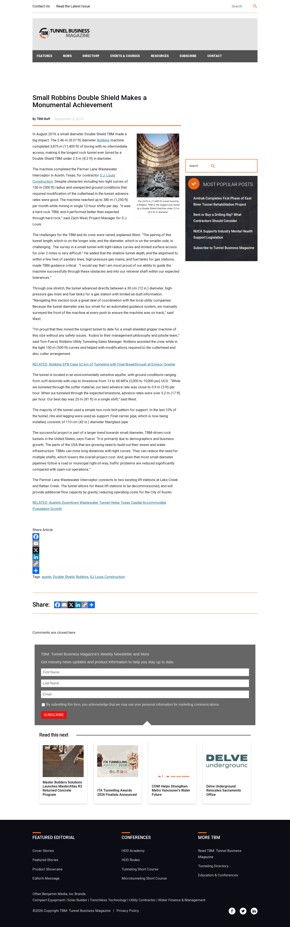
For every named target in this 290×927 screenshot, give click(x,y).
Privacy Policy (128, 910)
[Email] (106, 543)
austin (46, 577)
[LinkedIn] (106, 557)
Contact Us (41, 6)
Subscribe (188, 56)
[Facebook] (106, 536)
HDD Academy (133, 850)
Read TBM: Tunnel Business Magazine (220, 854)
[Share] (106, 570)
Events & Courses (125, 56)
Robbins (103, 140)
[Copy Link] (106, 563)
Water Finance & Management (181, 900)
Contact (214, 56)
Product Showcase (47, 869)
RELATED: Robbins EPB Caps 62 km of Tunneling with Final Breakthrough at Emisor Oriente (103, 364)
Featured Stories (45, 860)
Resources (160, 56)
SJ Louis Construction (107, 577)
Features (44, 56)
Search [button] (255, 6)
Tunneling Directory (213, 866)
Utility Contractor (142, 900)
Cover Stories (43, 850)
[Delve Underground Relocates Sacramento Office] (226, 761)
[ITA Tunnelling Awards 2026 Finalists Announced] (117, 761)
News (67, 56)
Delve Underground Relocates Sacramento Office (223, 791)
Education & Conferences (218, 875)
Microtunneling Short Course (144, 878)
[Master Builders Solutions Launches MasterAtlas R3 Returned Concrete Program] (63, 761)
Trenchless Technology (108, 900)
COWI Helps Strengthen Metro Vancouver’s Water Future (171, 791)
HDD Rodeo (131, 860)
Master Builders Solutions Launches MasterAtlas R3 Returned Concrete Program (62, 788)
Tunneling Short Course (140, 869)
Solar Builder (77, 900)
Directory (91, 56)
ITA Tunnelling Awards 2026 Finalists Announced (117, 793)
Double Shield (63, 577)
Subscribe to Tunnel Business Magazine (223, 248)
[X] (106, 550)
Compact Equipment (48, 900)
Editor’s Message (45, 878)
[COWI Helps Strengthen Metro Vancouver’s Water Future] (172, 761)
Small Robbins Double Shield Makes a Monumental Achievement (89, 101)
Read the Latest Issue (73, 6)
